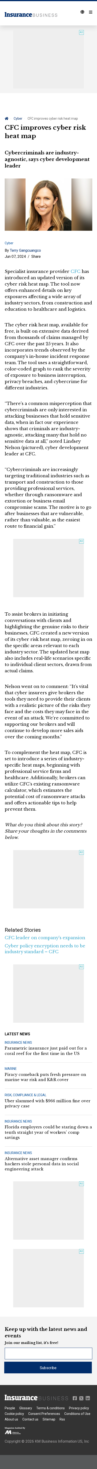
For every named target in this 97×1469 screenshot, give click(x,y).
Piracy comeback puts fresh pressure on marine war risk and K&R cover (45, 1077)
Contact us (30, 1419)
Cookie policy (14, 1414)
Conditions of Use (77, 1414)
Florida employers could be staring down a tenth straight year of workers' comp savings (48, 1132)
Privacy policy (79, 1408)
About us (11, 1419)
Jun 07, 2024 (15, 256)
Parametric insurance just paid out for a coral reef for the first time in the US (46, 1051)
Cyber (18, 118)
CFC (76, 271)
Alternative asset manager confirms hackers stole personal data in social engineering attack (42, 1164)
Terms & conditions (50, 1408)
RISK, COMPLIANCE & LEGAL (25, 1095)
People (10, 1408)
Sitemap (49, 1419)
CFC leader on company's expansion (45, 937)
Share (36, 256)
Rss (62, 1419)
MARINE (11, 1069)
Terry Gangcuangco (25, 250)
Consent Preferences (44, 1414)
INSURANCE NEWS (18, 1042)
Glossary (25, 1408)
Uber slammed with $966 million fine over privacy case (47, 1103)
